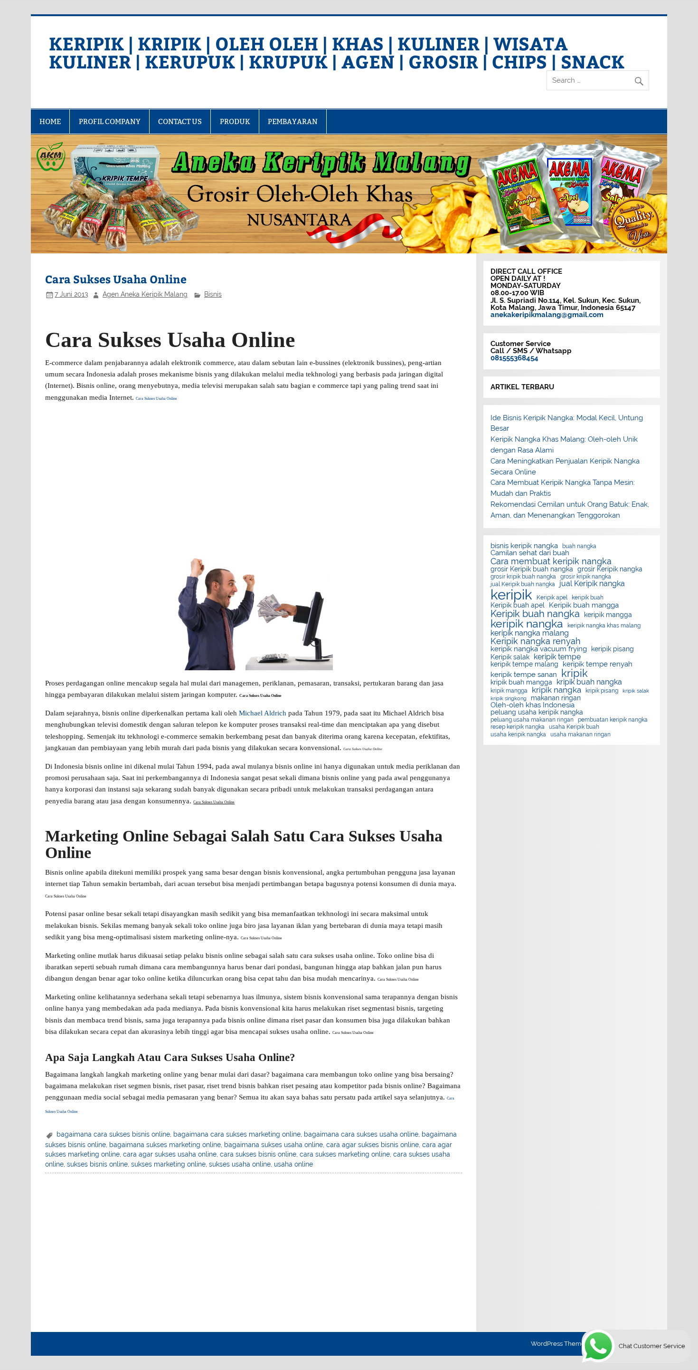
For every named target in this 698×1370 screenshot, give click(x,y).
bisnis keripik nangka (524, 546)
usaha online (293, 1164)
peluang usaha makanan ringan (532, 720)
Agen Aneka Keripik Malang (145, 294)
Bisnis (213, 294)
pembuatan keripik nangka (613, 720)
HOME (50, 121)
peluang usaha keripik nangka (536, 712)
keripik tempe (557, 657)
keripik (511, 594)
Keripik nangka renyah (535, 641)
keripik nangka (526, 623)
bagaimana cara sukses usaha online (361, 1134)
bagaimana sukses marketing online (165, 1144)
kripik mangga (509, 691)
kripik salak (636, 691)
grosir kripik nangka (585, 576)
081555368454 (514, 358)
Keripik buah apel (517, 605)
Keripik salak (509, 657)
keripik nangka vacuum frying (538, 649)
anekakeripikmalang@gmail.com (547, 314)
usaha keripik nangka (518, 734)
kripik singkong (508, 698)
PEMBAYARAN (293, 121)
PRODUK (235, 121)
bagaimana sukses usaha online (273, 1144)
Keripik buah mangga (584, 605)
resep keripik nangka (517, 727)
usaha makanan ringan (580, 734)
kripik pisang (601, 691)
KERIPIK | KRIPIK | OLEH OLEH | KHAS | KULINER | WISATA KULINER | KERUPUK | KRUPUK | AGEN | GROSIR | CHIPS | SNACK (336, 52)
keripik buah (588, 597)
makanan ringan (556, 698)
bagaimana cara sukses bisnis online (113, 1134)
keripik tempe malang (524, 664)
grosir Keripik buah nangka (531, 569)
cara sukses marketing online (345, 1154)
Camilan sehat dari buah (529, 553)
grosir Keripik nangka (609, 569)
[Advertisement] (254, 476)
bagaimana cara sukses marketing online (237, 1134)
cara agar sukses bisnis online (372, 1144)
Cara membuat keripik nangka (551, 561)
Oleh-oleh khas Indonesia (532, 705)
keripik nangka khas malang (604, 625)
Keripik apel (552, 597)
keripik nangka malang (529, 633)
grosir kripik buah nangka (523, 576)
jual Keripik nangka (592, 584)
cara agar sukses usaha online (170, 1154)
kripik (574, 673)
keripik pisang (612, 649)
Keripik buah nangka (535, 613)
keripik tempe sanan (523, 674)
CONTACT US (180, 121)
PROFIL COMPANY (110, 121)
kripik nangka (556, 690)
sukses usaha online (240, 1164)
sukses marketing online (168, 1164)
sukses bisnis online (97, 1164)
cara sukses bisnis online (258, 1154)
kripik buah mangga (521, 682)
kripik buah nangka (589, 682)
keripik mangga (608, 615)
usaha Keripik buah (574, 727)
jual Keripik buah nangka (522, 584)
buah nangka (579, 546)
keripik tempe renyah (597, 664)
